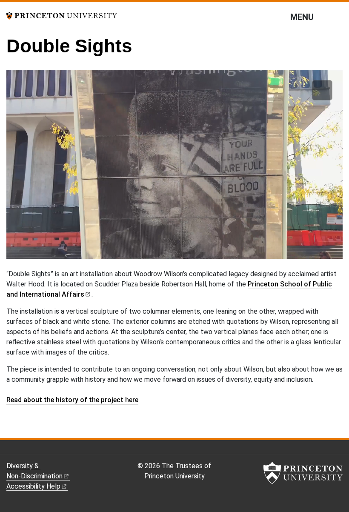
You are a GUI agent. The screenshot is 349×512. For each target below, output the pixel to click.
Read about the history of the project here (72, 400)
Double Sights (69, 45)
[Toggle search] (337, 16)
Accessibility (33, 486)
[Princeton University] (61, 15)
